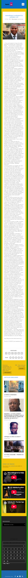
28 (20, 558)
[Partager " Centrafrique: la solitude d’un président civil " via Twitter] (9, 353)
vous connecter (11, 466)
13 (17, 552)
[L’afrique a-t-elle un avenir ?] (14, 428)
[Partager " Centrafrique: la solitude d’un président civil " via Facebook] (6, 353)
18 (11, 555)
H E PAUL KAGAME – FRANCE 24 (13, 454)
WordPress (14, 574)
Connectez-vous (9, 576)
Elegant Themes (13, 572)
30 (4, 561)
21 (20, 555)
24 (7, 558)
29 (23, 558)
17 (7, 555)
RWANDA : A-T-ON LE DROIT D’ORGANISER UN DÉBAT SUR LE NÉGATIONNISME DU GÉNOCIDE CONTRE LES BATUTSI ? (14, 416)
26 (14, 558)
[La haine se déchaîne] (14, 386)
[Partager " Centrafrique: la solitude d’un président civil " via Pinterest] (15, 353)
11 (11, 552)
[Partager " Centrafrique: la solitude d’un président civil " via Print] (21, 353)
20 (17, 555)
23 (4, 558)
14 (20, 552)
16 (4, 555)
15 (23, 552)
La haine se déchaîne (10, 394)
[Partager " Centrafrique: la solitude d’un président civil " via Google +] (12, 353)
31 (7, 561)
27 (17, 558)
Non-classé (14, 19)
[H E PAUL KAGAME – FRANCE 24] (14, 446)
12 (14, 552)
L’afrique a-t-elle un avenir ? (12, 436)
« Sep (4, 563)
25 (11, 558)
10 (7, 552)
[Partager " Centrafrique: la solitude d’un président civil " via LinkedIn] (18, 353)
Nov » (8, 563)
